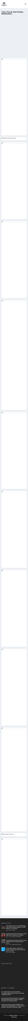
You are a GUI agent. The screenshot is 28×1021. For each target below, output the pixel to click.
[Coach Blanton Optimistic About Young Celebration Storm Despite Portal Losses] (3, 941)
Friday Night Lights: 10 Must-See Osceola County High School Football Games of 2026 (15, 949)
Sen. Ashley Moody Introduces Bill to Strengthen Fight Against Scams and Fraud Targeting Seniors (12, 993)
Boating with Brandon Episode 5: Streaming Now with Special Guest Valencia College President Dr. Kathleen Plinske (12, 999)
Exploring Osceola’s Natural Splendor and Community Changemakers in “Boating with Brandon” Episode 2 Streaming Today (13, 1006)
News (13, 936)
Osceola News (18, 40)
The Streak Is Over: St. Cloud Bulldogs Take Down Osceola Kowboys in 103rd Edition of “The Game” (16, 927)
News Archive (15, 944)
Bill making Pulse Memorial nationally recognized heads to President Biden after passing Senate (13, 35)
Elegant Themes (14, 1015)
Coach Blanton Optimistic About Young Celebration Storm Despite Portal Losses (16, 942)
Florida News (11, 40)
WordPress (14, 1017)
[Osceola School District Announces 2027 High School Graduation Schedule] (3, 935)
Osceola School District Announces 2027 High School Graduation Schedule (16, 934)
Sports (13, 930)
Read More (7, 51)
